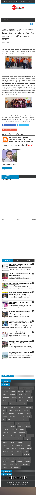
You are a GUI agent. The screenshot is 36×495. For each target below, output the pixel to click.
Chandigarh (12, 394)
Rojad (11, 455)
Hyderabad (11, 413)
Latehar (22, 429)
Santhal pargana (16, 458)
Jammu (5, 416)
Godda (23, 404)
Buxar (4, 394)
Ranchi (12, 451)
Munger (27, 439)
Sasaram (5, 461)
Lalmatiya (14, 429)
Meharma (29, 435)
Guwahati (28, 407)
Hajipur (10, 410)
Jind (4, 420)
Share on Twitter (24, 125)
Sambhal (26, 455)
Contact (16, 1)
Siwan (11, 464)
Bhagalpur (5, 391)
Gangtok (29, 400)
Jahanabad (20, 413)
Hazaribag (25, 410)
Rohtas (5, 455)
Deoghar (14, 397)
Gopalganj (5, 407)
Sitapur (5, 464)
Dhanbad (21, 397)
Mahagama (14, 435)
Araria (15, 388)
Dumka (5, 400)
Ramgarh (5, 451)
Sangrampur (6, 458)
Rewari (19, 451)
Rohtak (26, 451)
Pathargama (6, 448)
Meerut (22, 435)
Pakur (28, 442)
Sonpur (18, 464)
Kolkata (28, 426)
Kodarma (20, 426)
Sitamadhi (27, 461)
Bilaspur (28, 391)
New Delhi (21, 442)
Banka (31, 388)
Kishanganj (12, 426)
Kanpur (25, 420)
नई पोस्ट (3, 219)
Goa (17, 404)
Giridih (11, 404)
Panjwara (27, 445)
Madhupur (5, 435)
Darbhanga (6, 397)
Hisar (4, 413)
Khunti (4, 426)
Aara (4, 388)
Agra (9, 388)
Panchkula (19, 445)
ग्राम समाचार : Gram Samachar (22, 482)
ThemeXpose (23, 484)
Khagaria (18, 423)
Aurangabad (23, 388)
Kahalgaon (11, 420)
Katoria (5, 423)
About (5, 1)
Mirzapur (5, 439)
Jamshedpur (13, 416)
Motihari (12, 439)
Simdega (19, 461)
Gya (4, 410)
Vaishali (5, 467)
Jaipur (28, 413)
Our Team (22, 1)
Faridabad (12, 400)
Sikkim (12, 461)
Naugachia (12, 442)
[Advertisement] (19, 14)
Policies (10, 1)
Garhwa (5, 404)
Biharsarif (20, 391)
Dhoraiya (29, 397)
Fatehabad (21, 400)
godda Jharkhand (14, 467)
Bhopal (13, 391)
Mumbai (20, 439)
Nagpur (5, 442)
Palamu (5, 445)
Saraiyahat (27, 458)
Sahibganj (18, 455)
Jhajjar (28, 416)
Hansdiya (17, 410)
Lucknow (14, 432)
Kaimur (18, 420)
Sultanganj (25, 464)
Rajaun (29, 448)
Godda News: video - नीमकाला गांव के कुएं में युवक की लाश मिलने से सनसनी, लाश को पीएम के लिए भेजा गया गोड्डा (20, 343)
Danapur (27, 394)
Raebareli (21, 448)
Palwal (11, 445)
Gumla (13, 407)
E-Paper (28, 1)
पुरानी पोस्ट (34, 219)
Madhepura (22, 432)
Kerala (11, 423)
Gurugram (20, 407)
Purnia (14, 448)
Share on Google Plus (11, 129)
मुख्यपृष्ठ (18, 219)
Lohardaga (6, 432)
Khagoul (26, 423)
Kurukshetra (6, 429)
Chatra (20, 394)
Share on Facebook (10, 125)
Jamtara (21, 416)
